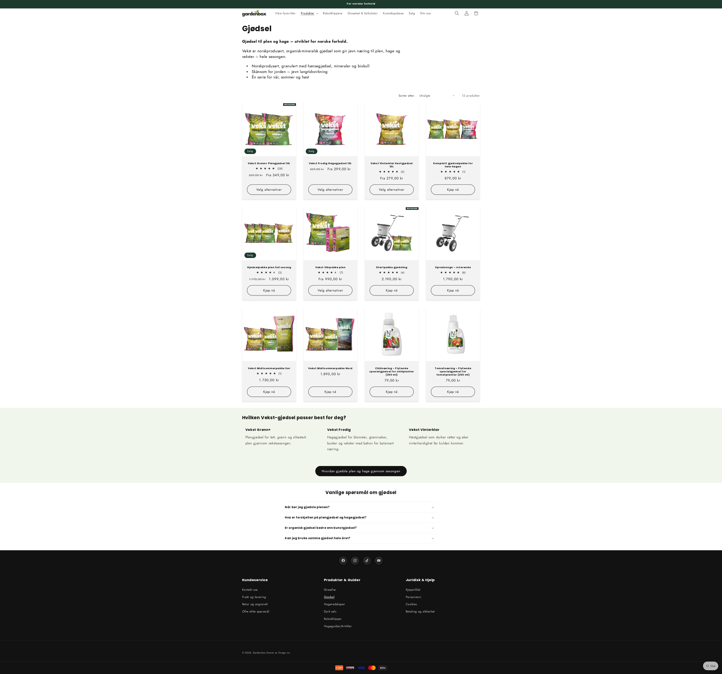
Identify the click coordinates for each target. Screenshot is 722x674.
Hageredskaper (334, 604)
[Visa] (361, 667)
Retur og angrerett (255, 604)
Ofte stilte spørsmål (255, 611)
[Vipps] (339, 667)
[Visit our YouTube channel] (379, 560)
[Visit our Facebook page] (343, 560)
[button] (309, 13)
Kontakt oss (250, 589)
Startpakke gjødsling (391, 267)
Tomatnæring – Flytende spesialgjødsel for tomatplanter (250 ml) (453, 371)
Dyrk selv (330, 611)
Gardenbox (259, 652)
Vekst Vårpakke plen (330, 267)
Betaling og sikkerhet (420, 611)
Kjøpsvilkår (413, 589)
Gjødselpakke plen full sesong (269, 267)
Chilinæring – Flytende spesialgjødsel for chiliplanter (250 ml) (391, 371)
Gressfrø (330, 589)
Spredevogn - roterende (453, 267)
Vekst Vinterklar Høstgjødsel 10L (392, 165)
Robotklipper (333, 619)
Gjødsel (329, 597)
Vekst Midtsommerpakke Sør (269, 368)
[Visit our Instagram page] (355, 560)
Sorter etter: (407, 95)
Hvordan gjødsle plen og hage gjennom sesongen (361, 471)
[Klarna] (350, 667)
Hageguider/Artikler (338, 626)
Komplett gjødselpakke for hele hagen (453, 165)
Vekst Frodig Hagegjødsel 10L (330, 163)
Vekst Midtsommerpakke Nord (330, 368)
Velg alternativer (269, 189)
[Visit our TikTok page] (367, 560)
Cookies (411, 604)
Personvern (413, 597)
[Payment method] (382, 667)
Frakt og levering (254, 597)
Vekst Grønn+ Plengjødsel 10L (269, 163)
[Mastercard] (372, 667)
